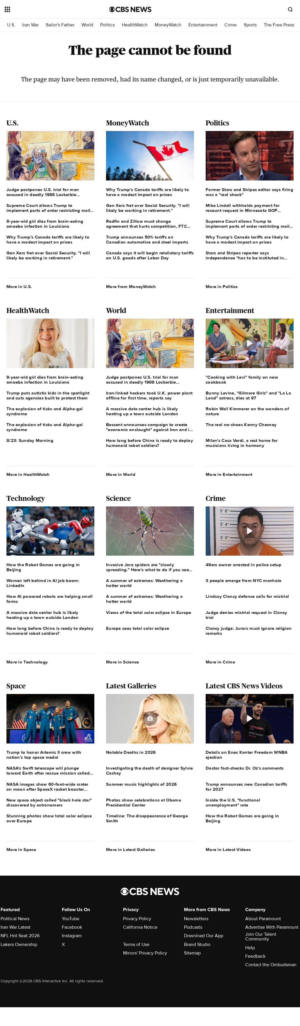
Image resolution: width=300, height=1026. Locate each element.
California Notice (140, 927)
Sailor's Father (60, 25)
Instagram (72, 935)
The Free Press (279, 25)
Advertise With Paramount (272, 927)
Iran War (30, 25)
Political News (15, 918)
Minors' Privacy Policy (145, 953)
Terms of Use (136, 944)
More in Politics (222, 286)
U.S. (11, 25)
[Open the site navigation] (46, 9)
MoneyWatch (168, 25)
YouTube (70, 918)
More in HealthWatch (28, 474)
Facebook (72, 927)
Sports (250, 25)
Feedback (255, 956)
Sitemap (192, 953)
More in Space (21, 849)
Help (250, 947)
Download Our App (203, 935)
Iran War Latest (15, 927)
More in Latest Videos (228, 849)
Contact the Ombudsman (270, 964)
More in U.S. (19, 286)
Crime (230, 25)
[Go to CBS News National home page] (130, 9)
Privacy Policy (137, 918)
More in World (120, 474)
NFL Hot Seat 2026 (20, 935)
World (87, 25)
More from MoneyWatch (131, 286)
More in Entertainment (229, 474)
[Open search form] (290, 9)
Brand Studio (197, 944)
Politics (107, 25)
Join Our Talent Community (260, 936)
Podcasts (193, 927)
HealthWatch (135, 25)
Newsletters (196, 918)
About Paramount (263, 918)
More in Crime (220, 662)
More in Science (122, 662)
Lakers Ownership (19, 944)
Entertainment (202, 25)
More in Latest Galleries (130, 849)
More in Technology (27, 662)
